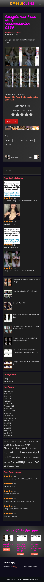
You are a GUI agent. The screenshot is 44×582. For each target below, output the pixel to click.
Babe (32, 441)
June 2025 (7, 425)
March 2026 (8, 403)
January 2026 (9, 408)
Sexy (30, 462)
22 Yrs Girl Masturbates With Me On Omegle (22, 547)
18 (7, 441)
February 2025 (9, 435)
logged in (17, 566)
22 (18, 441)
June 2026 (7, 396)
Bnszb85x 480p (9, 224)
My (5, 462)
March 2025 (8, 433)
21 (15, 441)
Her (8, 140)
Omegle (18, 32)
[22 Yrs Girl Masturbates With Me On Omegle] (22, 538)
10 (5, 441)
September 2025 (10, 418)
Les (9, 457)
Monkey (36, 457)
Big (7, 445)
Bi (4, 445)
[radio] (13, 114)
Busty (22, 445)
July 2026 (7, 394)
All (25, 441)
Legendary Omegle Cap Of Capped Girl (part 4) (20, 201)
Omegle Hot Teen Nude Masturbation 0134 (19, 271)
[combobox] (19, 170)
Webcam (10, 466)
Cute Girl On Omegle (8, 545)
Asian (28, 441)
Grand (17, 453)
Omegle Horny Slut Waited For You (16, 509)
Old (8, 462)
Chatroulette (22, 448)
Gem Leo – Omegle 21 (11, 516)
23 (21, 441)
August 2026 (8, 391)
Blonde (17, 445)
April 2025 (7, 430)
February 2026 (9, 406)
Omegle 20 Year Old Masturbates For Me (36, 547)
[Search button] (37, 170)
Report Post (11, 121)
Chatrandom (9, 448)
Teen (8, 145)
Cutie (35, 448)
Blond (12, 445)
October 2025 (9, 416)
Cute (31, 448)
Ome (13, 462)
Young (17, 466)
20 (13, 441)
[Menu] (40, 4)
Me (30, 457)
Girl (12, 452)
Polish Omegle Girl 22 (11, 247)
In (5, 457)
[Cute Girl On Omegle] (8, 538)
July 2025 (7, 423)
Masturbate (21, 457)
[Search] (3, 3)
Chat (27, 444)
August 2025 (8, 421)
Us (5, 466)
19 (10, 441)
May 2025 (7, 428)
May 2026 (7, 398)
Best (36, 441)
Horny (29, 452)
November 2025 (9, 413)
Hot (15, 140)
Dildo (5, 453)
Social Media (8, 381)
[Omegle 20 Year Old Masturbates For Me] (36, 538)
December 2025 (9, 411)
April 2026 (7, 401)
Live (13, 457)
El (8, 453)
